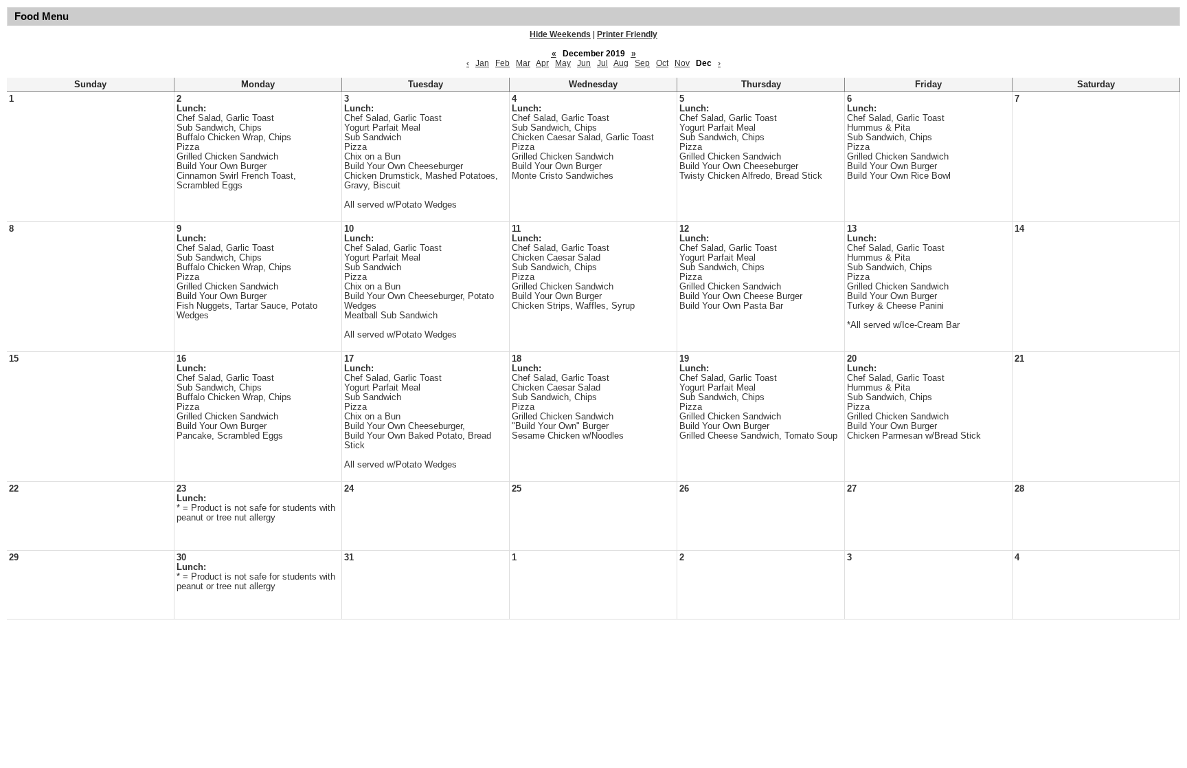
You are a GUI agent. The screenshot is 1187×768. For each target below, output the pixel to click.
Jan (482, 63)
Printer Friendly (627, 34)
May (563, 63)
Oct (662, 63)
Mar (523, 63)
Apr (542, 63)
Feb (502, 63)
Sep (642, 63)
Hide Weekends (560, 34)
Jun (584, 63)
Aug (621, 63)
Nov (682, 63)
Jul (602, 63)
